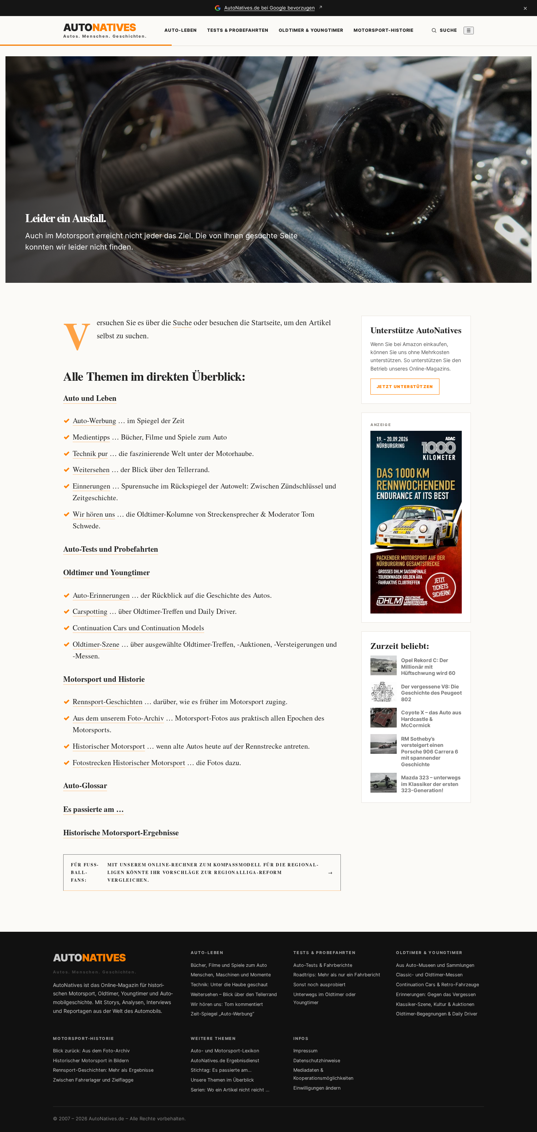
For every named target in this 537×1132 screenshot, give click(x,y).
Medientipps (91, 437)
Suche (182, 322)
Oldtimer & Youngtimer (311, 30)
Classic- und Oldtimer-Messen (429, 974)
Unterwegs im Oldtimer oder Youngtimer (324, 998)
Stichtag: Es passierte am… (221, 1070)
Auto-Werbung (94, 420)
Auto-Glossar (85, 785)
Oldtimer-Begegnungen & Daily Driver (436, 1014)
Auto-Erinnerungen (101, 595)
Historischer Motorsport (109, 746)
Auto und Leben (90, 397)
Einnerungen (91, 486)
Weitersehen (91, 469)
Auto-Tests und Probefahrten (110, 548)
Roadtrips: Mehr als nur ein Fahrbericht (336, 974)
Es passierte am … (93, 809)
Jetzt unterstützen (405, 386)
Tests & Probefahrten (237, 30)
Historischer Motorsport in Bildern (91, 1060)
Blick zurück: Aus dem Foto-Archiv (91, 1050)
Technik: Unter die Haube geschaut (229, 984)
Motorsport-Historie (384, 30)
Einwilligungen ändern (316, 1088)
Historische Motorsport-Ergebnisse (121, 832)
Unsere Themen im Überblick (222, 1080)
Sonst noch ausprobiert (319, 984)
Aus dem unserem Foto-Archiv (118, 718)
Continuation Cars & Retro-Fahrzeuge (437, 984)
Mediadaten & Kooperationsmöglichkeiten (323, 1074)
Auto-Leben (180, 30)
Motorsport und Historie (104, 678)
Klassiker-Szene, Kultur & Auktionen (435, 1004)
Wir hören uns (94, 514)
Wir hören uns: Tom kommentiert (227, 1004)
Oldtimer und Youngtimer (106, 572)
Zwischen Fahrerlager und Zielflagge (93, 1080)
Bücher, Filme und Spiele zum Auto (229, 965)
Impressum (305, 1050)
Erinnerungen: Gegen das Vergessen (436, 994)
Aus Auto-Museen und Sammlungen (435, 965)
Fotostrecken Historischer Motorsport (129, 762)
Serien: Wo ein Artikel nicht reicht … (230, 1090)
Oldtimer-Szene (96, 644)
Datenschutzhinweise (316, 1060)
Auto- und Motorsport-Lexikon (225, 1050)
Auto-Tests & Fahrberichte (322, 965)
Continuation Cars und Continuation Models (138, 628)
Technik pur (90, 453)
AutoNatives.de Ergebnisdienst (225, 1060)
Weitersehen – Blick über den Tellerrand (234, 994)
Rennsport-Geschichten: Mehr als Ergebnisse (103, 1070)
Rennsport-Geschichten (107, 701)
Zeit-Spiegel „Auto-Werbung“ (222, 1014)
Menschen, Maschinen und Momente (231, 974)
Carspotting (90, 611)
